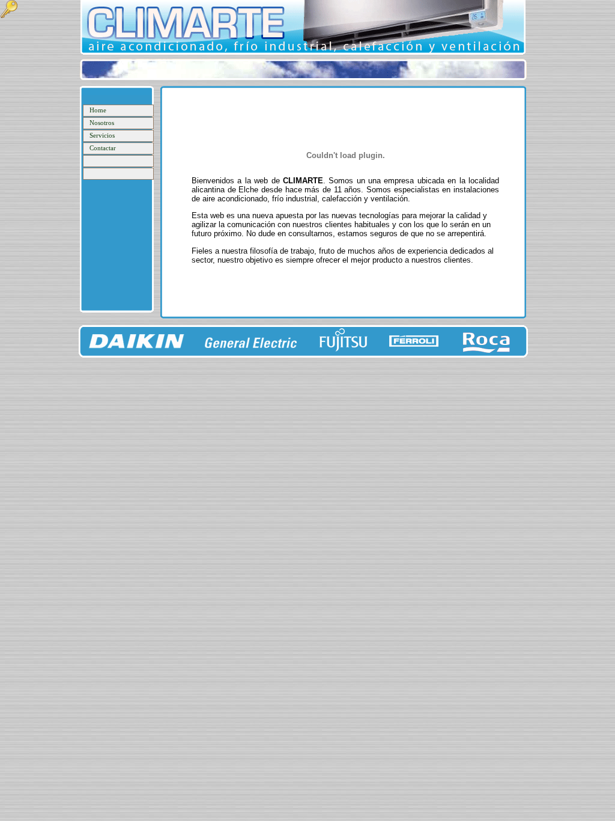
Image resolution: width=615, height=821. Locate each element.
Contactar (102, 148)
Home (97, 110)
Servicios (102, 135)
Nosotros (101, 123)
